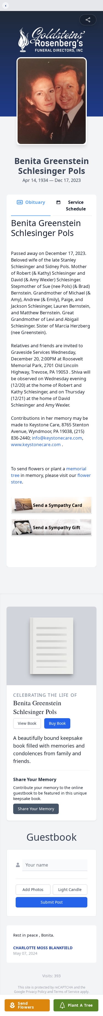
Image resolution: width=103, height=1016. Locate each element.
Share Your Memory (36, 808)
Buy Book (57, 723)
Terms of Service (66, 991)
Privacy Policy (36, 991)
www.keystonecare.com (36, 445)
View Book (27, 723)
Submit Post (52, 902)
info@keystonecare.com (57, 438)
